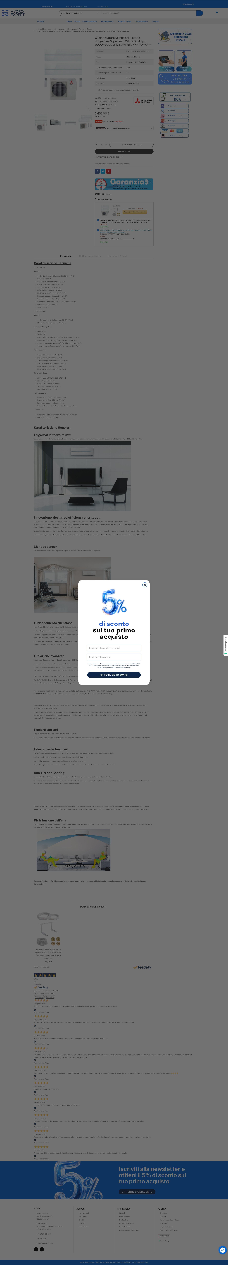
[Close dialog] (144, 585)
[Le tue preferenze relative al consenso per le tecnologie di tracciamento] (225, 645)
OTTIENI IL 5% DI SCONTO (114, 674)
